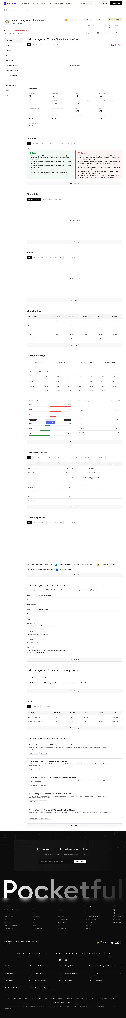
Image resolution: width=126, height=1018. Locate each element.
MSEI (53, 999)
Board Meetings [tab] (99, 458)
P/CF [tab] (55, 258)
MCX (46, 999)
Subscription (61, 916)
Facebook (119, 910)
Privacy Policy (89, 922)
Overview (9, 40)
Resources (58, 3)
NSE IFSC (69, 999)
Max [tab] (57, 44)
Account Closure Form (93, 999)
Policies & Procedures (91, 919)
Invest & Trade (24, 3)
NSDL (33, 999)
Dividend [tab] (35, 143)
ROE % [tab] (73, 258)
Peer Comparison (11, 75)
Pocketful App (8, 916)
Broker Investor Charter (63, 1002)
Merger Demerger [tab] (38, 458)
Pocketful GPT (62, 922)
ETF (33, 922)
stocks (10, 10)
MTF (59, 925)
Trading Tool (7, 922)
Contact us (88, 913)
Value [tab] (74, 143)
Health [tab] (44, 143)
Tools (34, 910)
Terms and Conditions (91, 916)
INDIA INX (79, 999)
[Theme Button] (99, 3)
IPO (33, 919)
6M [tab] (41, 44)
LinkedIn (118, 919)
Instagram (119, 916)
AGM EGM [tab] (88, 458)
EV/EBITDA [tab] (41, 258)
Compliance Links (9, 928)
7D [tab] (33, 44)
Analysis (8, 45)
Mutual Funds (62, 928)
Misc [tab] (62, 143)
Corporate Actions (12, 70)
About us (87, 910)
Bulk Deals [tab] (36, 706)
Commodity (61, 913)
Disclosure (88, 925)
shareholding (10, 60)
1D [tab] (29, 44)
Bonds (34, 925)
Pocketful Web (8, 913)
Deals (7, 90)
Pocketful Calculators (10, 925)
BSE (20, 999)
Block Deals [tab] (46, 706)
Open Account (116, 3)
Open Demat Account (10, 910)
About (8, 80)
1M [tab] (36, 44)
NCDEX (60, 999)
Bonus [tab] (64, 458)
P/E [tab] (61, 258)
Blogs (34, 913)
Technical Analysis (11, 65)
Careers (87, 928)
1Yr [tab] (44, 44)
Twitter (118, 913)
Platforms (35, 3)
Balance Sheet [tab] (47, 199)
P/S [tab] (66, 258)
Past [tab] (68, 143)
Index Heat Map (37, 928)
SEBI (40, 999)
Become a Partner (70, 3)
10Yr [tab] (53, 44)
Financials (9, 50)
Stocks (60, 910)
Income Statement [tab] (34, 199)
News (7, 95)
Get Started (80, 861)
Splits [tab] (48, 458)
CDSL (26, 999)
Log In (105, 3)
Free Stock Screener (64, 919)
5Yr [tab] (49, 44)
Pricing (43, 3)
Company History (11, 85)
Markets (49, 3)
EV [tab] (34, 258)
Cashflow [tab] (58, 199)
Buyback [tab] (56, 458)
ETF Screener (36, 916)
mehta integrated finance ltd (23, 10)
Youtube (118, 922)
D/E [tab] (29, 258)
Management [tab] (53, 143)
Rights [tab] (71, 458)
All (23, 953)
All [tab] (29, 143)
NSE (14, 999)
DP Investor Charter (111, 999)
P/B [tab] (50, 258)
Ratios (8, 55)
